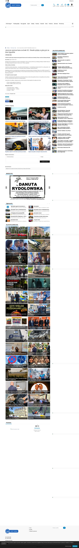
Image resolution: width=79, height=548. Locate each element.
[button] (72, 23)
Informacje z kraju (8, 54)
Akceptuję (75, 546)
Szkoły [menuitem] (32, 23)
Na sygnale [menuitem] (23, 23)
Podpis (42, 156)
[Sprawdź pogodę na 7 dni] (15, 429)
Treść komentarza (10, 156)
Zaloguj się (71, 0)
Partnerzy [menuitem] (61, 23)
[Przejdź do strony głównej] (13, 5)
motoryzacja (7, 96)
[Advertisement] (39, 15)
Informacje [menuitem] (8, 23)
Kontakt (30, 529)
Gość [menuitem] (46, 23)
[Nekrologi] (28, 187)
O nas (30, 527)
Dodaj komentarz (45, 161)
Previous (6, 187)
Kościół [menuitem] (42, 23)
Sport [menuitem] (28, 23)
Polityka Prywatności (33, 531)
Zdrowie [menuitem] (56, 23)
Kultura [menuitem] (37, 23)
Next (49, 187)
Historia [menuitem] (51, 23)
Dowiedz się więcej (68, 546)
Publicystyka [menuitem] (16, 23)
